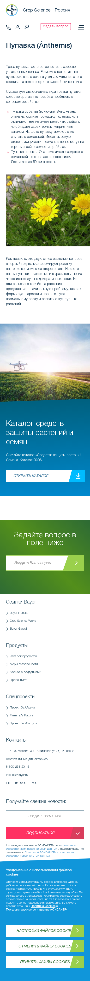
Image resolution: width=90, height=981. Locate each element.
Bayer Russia (19, 613)
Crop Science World (23, 621)
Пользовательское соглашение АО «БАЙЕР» (36, 909)
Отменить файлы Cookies (44, 946)
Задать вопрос (56, 26)
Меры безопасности (24, 664)
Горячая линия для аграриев (27, 763)
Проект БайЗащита (23, 723)
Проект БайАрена (22, 707)
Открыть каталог (30, 476)
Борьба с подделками (25, 672)
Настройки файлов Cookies (45, 931)
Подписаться (40, 833)
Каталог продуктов (23, 656)
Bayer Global (18, 628)
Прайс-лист (18, 680)
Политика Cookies (43, 906)
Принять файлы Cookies (45, 962)
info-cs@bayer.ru (17, 775)
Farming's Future (21, 715)
